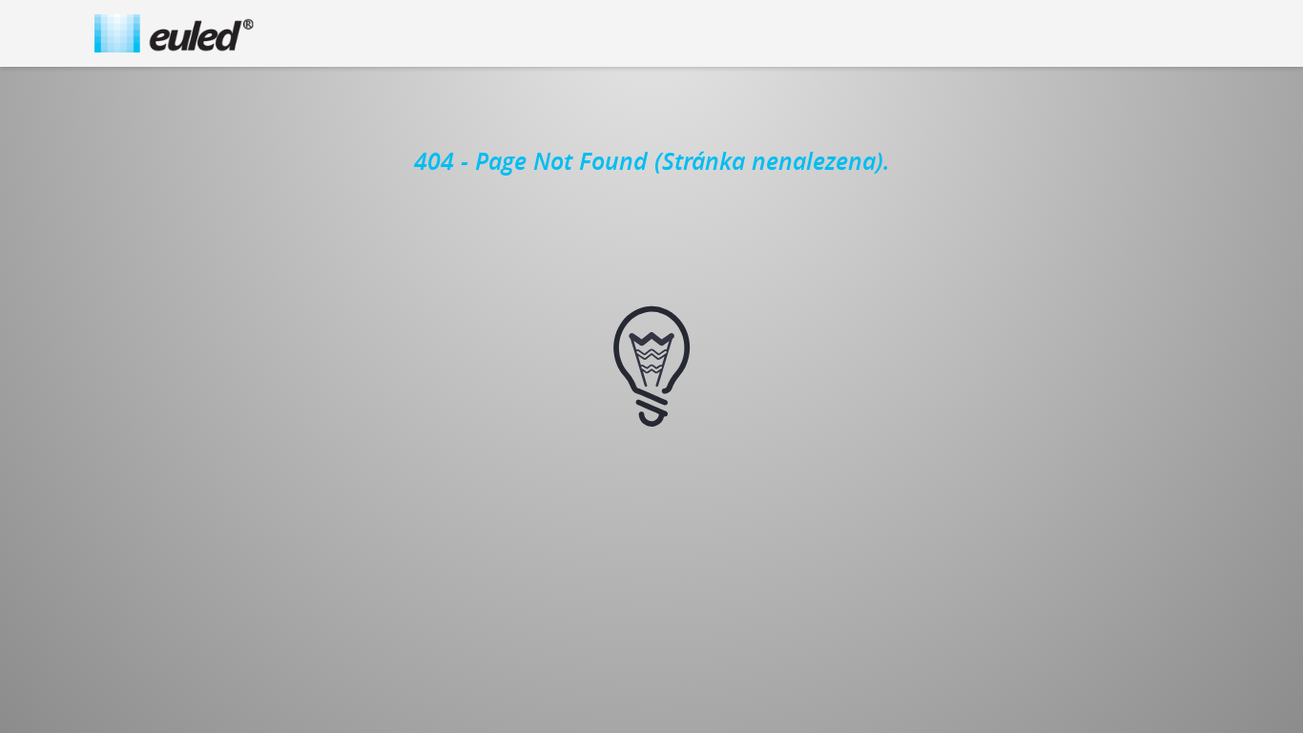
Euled (174, 33)
